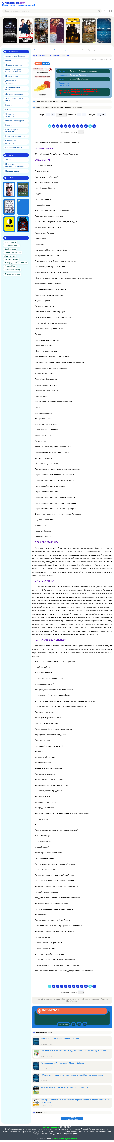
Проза (8, 60)
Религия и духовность (14, 136)
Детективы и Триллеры (10, 81)
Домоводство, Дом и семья (14, 99)
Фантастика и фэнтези (15, 56)
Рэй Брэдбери (10, 263)
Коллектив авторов (12, 252)
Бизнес (8, 105)
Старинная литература (10, 115)
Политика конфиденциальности (14, 165)
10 (86, 126)
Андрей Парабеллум (79, 79)
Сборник (23, 263)
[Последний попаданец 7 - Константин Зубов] (23, 224)
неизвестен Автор (12, 269)
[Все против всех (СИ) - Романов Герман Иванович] (23, 189)
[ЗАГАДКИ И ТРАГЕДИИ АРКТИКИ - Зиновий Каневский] (9, 207)
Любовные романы (13, 65)
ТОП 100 (9, 160)
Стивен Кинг (10, 266)
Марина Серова (11, 259)
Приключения (11, 76)
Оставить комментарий (72, 1118)
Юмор (8, 109)
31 (94, 126)
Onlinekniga (18, 3)
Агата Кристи (10, 242)
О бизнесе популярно (61, 50)
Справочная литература (10, 141)
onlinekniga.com (41, 50)
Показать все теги (12, 274)
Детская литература (14, 94)
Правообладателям (13, 171)
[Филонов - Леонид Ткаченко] (9, 224)
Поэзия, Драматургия (14, 120)
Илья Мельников (11, 245)
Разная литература (13, 147)
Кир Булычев (10, 249)
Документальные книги (12, 88)
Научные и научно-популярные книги (13, 70)
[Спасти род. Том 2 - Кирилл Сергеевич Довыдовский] (9, 189)
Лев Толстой (9, 256)
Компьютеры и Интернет (11, 130)
